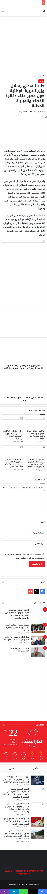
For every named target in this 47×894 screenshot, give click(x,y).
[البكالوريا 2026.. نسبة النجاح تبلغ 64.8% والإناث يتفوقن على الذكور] (35, 423)
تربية (33, 76)
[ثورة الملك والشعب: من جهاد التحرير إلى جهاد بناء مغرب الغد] (38, 640)
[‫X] (36, 591)
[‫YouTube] (30, 591)
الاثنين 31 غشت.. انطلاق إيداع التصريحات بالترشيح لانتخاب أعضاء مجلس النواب (16, 821)
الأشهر (11, 769)
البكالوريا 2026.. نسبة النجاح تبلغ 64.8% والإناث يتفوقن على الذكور (36, 435)
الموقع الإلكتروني (39, 544)
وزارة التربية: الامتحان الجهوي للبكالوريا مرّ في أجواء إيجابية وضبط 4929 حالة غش (13, 463)
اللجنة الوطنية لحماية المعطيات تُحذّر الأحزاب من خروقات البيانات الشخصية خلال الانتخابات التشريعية (16, 793)
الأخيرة (35, 769)
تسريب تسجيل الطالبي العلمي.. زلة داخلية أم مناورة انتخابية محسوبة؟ (16, 627)
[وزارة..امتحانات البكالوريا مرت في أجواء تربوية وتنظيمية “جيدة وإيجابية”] (12, 423)
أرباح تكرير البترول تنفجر (19, 648)
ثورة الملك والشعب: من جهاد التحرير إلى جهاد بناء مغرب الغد (16, 638)
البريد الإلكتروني (39, 533)
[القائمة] (3, 12)
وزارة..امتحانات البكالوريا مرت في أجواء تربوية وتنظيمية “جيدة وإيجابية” (13, 435)
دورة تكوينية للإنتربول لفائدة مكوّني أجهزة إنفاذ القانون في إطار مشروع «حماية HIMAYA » (16, 779)
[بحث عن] (44, 12)
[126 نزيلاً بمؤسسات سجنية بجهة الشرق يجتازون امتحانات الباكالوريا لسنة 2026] (35, 451)
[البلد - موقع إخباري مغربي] (34, 11)
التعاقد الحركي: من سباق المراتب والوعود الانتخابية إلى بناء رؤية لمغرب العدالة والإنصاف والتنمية (17, 614)
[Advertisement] (23, 45)
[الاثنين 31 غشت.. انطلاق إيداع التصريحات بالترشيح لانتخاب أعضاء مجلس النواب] (37, 822)
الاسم (42, 522)
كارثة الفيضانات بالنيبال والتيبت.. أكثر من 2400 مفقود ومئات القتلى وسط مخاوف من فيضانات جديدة (16, 835)
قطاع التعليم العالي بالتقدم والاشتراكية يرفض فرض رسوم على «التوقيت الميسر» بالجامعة (24, 328)
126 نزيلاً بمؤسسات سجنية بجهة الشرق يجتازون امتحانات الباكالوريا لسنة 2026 (36, 463)
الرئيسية (40, 76)
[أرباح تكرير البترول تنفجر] (38, 652)
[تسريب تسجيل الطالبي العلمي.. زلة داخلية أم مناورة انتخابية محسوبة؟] (38, 628)
